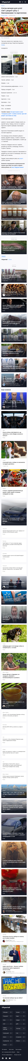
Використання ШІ (17, 1054)
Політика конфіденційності (7, 1054)
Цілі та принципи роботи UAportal (8, 1052)
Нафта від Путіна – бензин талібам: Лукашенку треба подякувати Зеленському (13, 968)
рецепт (21, 158)
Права (18, 1052)
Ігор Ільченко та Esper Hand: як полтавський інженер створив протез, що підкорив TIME (12, 568)
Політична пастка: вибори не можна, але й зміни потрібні (13, 937)
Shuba (3, 45)
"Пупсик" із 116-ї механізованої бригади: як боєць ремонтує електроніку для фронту (14, 715)
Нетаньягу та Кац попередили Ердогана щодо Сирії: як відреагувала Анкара (13, 740)
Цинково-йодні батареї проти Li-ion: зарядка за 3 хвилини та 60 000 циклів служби (13, 531)
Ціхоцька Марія (4, 15)
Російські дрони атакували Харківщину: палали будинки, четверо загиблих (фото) (13, 777)
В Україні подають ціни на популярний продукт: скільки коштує (13, 556)
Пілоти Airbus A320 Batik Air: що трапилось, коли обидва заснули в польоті (13, 434)
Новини (10, 259)
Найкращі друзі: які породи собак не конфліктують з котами (13, 646)
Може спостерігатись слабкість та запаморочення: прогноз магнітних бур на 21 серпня (14, 752)
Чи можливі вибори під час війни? (13, 998)
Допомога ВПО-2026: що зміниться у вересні (13, 726)
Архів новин (11, 1049)
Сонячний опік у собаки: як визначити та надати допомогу (14, 463)
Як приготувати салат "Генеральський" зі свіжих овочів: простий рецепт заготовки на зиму (13, 113)
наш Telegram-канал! (18, 167)
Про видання (4, 1049)
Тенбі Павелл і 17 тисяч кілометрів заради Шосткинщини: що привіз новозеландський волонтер (12, 544)
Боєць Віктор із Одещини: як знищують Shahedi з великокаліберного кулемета (11, 676)
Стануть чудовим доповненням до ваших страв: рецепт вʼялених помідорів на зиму (13, 492)
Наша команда (18, 1049)
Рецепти (2, 5)
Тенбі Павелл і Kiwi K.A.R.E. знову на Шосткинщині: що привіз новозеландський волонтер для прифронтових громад (12, 765)
